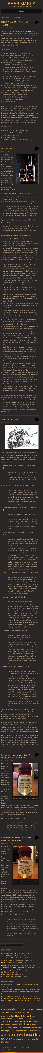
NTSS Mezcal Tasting (7, 976)
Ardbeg (10, 1009)
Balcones (17, 1009)
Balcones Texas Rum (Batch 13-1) (11, 965)
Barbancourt (32, 1009)
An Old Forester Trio (7, 974)
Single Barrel (17, 1034)
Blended (5, 1012)
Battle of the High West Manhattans (12, 953)
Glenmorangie (5, 1024)
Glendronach (18, 1021)
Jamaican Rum (17, 1027)
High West (33, 1024)
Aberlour (4, 1009)
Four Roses (9, 1021)
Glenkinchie (35, 1021)
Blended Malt (14, 1013)
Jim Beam (25, 1027)
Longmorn (19, 1031)
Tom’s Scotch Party (10, 419)
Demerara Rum (28, 1019)
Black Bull (39, 1009)
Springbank (16, 1039)
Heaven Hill (16, 1024)
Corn (14, 1019)
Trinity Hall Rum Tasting (8, 955)
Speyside (6, 1038)
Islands (4, 1028)
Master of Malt (29, 1031)
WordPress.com (6, 1049)
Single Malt (32, 1034)
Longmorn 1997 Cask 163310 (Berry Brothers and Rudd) (15, 756)
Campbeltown (6, 1019)
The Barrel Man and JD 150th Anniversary (14, 967)
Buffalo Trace (29, 1016)
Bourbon (25, 1012)
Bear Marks (21, 3)
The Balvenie (31, 1039)
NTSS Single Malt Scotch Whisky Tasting (17, 23)
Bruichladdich (16, 1016)
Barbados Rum (25, 1009)
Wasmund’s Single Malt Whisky (10, 960)
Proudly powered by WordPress (11, 1047)
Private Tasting (8, 148)
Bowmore (34, 1013)
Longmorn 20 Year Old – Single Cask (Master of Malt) (16, 839)
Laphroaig (4, 1031)
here (16, 42)
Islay (9, 1027)
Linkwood (11, 1031)
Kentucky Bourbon (34, 1028)
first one (35, 539)
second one (23, 543)
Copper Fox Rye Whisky (8, 958)
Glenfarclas (27, 1021)
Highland (25, 1024)
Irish (38, 1024)
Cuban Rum (19, 1019)
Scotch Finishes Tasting (8, 962)
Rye (8, 1035)
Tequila (23, 1039)
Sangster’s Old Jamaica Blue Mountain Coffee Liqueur (23, 989)
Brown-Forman (6, 1016)
